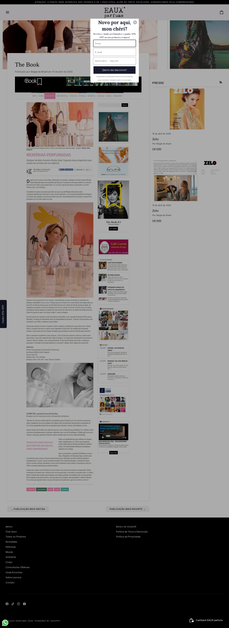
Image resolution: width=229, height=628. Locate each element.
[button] (135, 22)
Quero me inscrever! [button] (114, 69)
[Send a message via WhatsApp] (5, 622)
